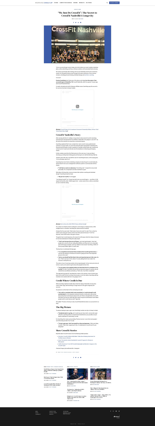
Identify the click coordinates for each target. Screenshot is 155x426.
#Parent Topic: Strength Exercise (55, 366)
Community (38, 414)
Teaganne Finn (76, 400)
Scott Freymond (52, 373)
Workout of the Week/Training (67, 413)
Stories (56, 2)
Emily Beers (81, 18)
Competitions (52, 411)
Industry (51, 414)
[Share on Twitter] (76, 22)
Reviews (75, 2)
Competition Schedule (66, 2)
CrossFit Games (53, 412)
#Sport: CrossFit (74, 366)
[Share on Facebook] (73, 22)
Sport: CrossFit (75, 352)
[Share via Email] (81, 22)
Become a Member (114, 2)
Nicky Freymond (97, 391)
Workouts (82, 2)
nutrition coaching (89, 75)
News (36, 411)
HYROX (36, 412)
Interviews (65, 411)
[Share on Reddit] (78, 22)
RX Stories (89, 2)
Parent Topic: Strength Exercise (65, 352)
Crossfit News (77, 9)
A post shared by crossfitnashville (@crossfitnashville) (77, 125)
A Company (118, 416)
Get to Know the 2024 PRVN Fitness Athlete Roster (73, 224)
